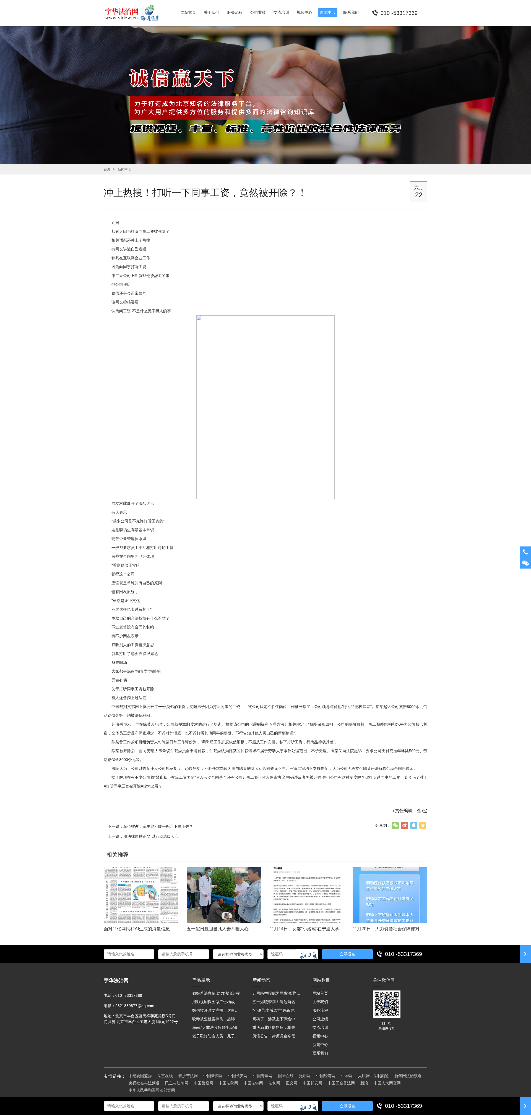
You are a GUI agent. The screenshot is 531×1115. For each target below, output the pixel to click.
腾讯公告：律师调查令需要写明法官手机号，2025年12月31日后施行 (277, 1036)
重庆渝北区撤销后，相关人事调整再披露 (277, 1027)
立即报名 (347, 954)
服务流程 (320, 1010)
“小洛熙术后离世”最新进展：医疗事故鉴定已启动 (277, 1010)
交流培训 (320, 1027)
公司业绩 (320, 1019)
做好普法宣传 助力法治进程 (216, 993)
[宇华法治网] (134, 13)
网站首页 (320, 993)
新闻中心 (124, 169)
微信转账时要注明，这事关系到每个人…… (216, 1010)
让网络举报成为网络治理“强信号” (277, 993)
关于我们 (320, 1002)
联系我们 (320, 1053)
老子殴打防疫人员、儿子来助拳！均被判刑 (216, 1036)
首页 (107, 169)
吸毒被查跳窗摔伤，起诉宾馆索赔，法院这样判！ (216, 1019)
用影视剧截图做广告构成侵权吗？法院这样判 (216, 1002)
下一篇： (150, 826)
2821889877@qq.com (134, 1005)
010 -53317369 (403, 954)
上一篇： (143, 836)
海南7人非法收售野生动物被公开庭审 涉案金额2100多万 (216, 1027)
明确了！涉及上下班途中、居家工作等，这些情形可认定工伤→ (277, 1019)
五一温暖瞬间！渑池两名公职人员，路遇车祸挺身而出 (277, 1002)
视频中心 (320, 1036)
